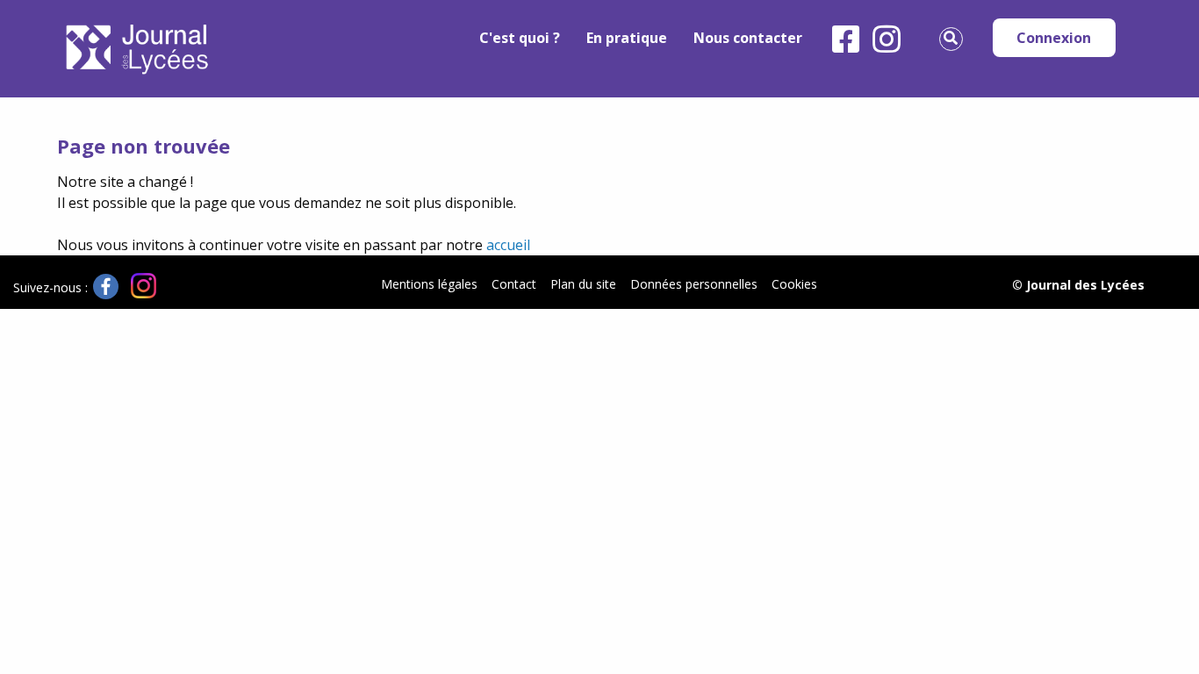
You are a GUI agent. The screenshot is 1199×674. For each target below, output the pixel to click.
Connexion (1053, 37)
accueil (508, 245)
